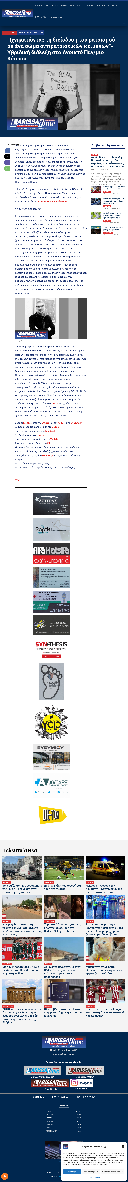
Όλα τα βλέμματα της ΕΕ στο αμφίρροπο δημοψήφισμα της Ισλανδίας (63, 1012)
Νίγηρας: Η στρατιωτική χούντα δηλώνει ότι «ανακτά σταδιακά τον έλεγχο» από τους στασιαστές (22, 929)
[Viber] (7, 162)
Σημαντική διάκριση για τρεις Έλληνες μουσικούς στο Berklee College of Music (62, 928)
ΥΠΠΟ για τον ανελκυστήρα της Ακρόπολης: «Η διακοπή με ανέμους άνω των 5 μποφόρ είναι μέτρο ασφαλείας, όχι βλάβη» (22, 1016)
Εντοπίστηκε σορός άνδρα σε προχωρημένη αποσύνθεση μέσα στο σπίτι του (114, 201)
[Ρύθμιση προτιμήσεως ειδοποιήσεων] (4, 1176)
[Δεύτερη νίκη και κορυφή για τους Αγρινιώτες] (64, 868)
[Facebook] (7, 150)
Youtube (54, 439)
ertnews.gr (47, 455)
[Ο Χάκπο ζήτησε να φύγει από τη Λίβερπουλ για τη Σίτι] (96, 189)
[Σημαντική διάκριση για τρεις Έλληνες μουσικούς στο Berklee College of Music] (64, 907)
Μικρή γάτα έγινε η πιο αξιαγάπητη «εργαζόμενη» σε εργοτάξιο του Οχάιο (104, 970)
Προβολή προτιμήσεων (112, 1172)
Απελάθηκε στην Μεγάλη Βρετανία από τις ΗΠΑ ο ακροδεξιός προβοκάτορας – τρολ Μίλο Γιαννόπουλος (107, 162)
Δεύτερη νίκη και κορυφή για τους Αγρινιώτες (62, 887)
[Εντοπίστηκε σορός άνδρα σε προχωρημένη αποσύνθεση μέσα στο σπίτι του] (96, 201)
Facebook (50, 431)
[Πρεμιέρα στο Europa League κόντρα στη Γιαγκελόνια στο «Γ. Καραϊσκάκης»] (106, 991)
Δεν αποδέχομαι (91, 1172)
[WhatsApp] (7, 168)
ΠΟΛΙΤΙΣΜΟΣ (10, 33)
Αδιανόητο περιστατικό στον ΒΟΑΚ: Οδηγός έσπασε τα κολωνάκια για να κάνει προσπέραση (62, 971)
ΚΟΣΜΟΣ (95, 154)
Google (56, 427)
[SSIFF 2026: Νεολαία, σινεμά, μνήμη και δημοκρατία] (96, 230)
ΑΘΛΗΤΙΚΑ (107, 191)
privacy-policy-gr (95, 1177)
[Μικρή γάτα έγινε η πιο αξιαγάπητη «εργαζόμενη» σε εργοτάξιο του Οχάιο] (106, 949)
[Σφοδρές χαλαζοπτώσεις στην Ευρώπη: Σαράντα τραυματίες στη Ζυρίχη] (96, 215)
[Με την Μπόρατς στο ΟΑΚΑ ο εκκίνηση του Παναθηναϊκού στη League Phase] (22, 949)
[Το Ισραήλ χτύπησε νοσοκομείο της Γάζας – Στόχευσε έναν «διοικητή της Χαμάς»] (22, 868)
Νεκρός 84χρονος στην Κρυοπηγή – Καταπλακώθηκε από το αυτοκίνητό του (104, 889)
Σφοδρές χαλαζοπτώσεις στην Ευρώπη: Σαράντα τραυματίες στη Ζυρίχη (113, 215)
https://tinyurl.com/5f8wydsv (53, 201)
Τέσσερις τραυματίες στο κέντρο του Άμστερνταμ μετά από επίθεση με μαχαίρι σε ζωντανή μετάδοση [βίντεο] (104, 929)
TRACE (54, 403)
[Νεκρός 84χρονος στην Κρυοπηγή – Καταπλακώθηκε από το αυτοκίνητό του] (106, 868)
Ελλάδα (46, 423)
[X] (7, 156)
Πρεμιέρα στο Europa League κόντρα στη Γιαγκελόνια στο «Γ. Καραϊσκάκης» (105, 1012)
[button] (123, 1147)
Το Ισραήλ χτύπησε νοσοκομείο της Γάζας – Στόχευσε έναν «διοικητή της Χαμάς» (22, 889)
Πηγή (17, 479)
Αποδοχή (72, 1172)
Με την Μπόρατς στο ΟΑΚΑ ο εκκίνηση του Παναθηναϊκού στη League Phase (20, 970)
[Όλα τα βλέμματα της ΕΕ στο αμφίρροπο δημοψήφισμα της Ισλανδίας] (64, 991)
